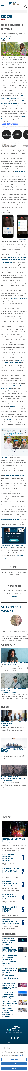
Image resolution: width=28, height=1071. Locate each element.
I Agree (14, 1068)
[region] (14, 1057)
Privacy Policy (19, 1055)
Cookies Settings (14, 1059)
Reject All (14, 1064)
